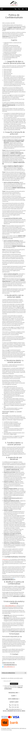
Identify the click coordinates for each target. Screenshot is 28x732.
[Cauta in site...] (26, 8)
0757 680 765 (15, 705)
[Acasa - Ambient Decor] (14, 3)
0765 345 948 (15, 707)
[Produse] (2, 9)
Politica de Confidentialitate (8, 673)
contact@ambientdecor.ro (15, 709)
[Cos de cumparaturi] (22, 8)
